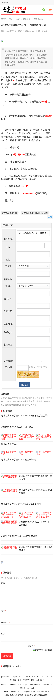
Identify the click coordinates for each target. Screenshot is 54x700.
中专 (43, 677)
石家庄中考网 (11, 31)
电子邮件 (5, 622)
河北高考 (27, 677)
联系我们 (37, 684)
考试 (33, 677)
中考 (18, 19)
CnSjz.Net (43, 691)
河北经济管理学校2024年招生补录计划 (19, 536)
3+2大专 (49, 677)
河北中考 (26, 19)
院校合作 (21, 684)
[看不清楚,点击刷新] (42, 651)
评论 (3, 583)
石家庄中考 (38, 19)
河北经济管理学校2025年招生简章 (17, 427)
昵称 (3, 611)
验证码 (31, 646)
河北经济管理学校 (9, 213)
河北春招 (18, 677)
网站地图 (46, 684)
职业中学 (21, 680)
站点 (3, 634)
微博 (50, 9)
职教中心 (34, 680)
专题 (27, 680)
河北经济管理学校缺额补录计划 (35, 213)
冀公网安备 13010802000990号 (36, 695)
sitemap (30, 688)
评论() (44, 31)
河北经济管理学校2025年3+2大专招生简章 (21, 504)
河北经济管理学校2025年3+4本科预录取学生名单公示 (26, 415)
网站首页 (4, 684)
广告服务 (29, 684)
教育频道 (5, 677)
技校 (38, 677)
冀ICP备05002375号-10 (14, 695)
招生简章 (13, 680)
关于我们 (13, 684)
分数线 (41, 680)
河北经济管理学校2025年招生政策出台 (19, 459)
